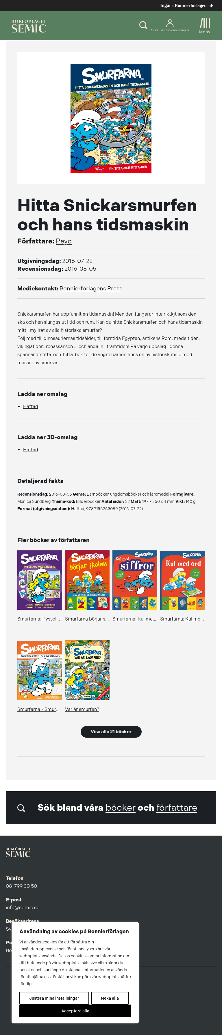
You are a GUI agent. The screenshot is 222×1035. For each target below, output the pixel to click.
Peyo (64, 241)
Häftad (30, 406)
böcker (121, 807)
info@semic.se (23, 907)
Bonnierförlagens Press (91, 288)
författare (176, 807)
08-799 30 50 (21, 886)
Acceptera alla (75, 1011)
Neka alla (110, 998)
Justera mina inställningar (54, 998)
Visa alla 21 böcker (111, 731)
